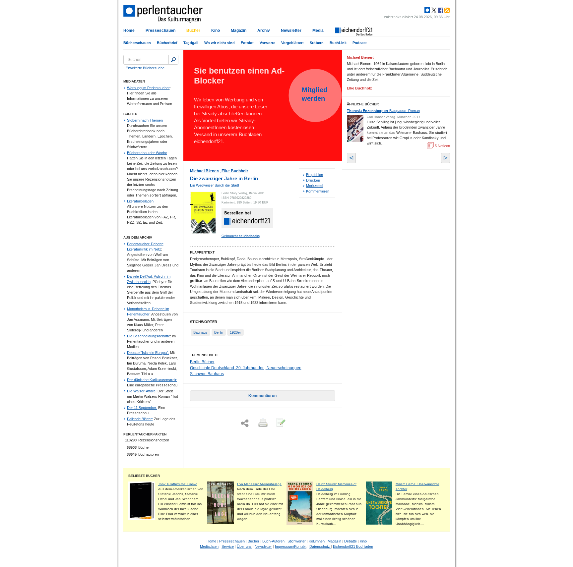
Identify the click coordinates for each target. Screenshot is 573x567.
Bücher (193, 30)
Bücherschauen (137, 43)
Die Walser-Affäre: (142, 391)
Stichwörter (296, 541)
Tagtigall (190, 43)
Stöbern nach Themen (145, 120)
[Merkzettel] (280, 423)
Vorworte (267, 43)
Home (129, 30)
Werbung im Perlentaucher (148, 88)
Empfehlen (314, 175)
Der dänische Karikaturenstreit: (152, 380)
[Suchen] (173, 60)
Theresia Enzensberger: (383, 111)
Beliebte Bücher (144, 476)
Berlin (218, 332)
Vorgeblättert (292, 43)
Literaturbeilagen (140, 201)
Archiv (263, 30)
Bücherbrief (167, 43)
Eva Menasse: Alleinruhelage (259, 484)
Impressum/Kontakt (290, 546)
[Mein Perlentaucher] (427, 10)
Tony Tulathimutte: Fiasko (177, 484)
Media (318, 30)
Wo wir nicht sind (219, 43)
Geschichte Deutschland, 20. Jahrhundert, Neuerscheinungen (245, 368)
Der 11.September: (142, 408)
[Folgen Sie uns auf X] (433, 10)
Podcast (359, 43)
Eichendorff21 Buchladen (353, 546)
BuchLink (338, 43)
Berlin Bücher (202, 362)
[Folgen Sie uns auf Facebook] (439, 10)
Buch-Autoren (273, 541)
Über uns (244, 546)
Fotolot (247, 43)
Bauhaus (200, 332)
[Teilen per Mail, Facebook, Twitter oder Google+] (244, 423)
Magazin (238, 30)
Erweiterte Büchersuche (145, 68)
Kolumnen (317, 541)
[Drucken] (262, 423)
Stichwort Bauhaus (207, 373)
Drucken (313, 180)
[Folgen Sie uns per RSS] (446, 10)
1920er (235, 332)
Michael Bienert (205, 171)
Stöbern (317, 43)
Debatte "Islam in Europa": (148, 353)
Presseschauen (160, 30)
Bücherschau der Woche (147, 153)
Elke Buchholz (235, 171)
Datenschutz (320, 546)
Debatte (350, 541)
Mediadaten (209, 546)
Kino (215, 30)
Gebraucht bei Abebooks (241, 236)
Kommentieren (317, 191)
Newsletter (291, 30)
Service (228, 546)
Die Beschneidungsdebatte (148, 336)
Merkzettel (314, 186)
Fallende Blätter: (140, 419)
